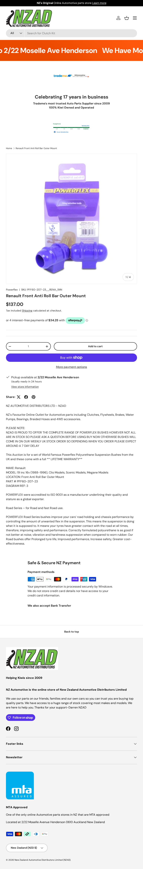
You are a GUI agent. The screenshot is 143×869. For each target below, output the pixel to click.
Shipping (27, 310)
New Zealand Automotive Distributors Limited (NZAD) (42, 859)
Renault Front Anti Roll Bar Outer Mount (36, 148)
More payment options (71, 367)
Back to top (71, 631)
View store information (25, 386)
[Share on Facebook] (26, 397)
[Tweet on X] (18, 397)
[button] (127, 18)
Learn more (99, 3)
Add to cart (95, 346)
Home (9, 148)
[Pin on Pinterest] (33, 397)
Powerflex (12, 289)
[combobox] (71, 33)
